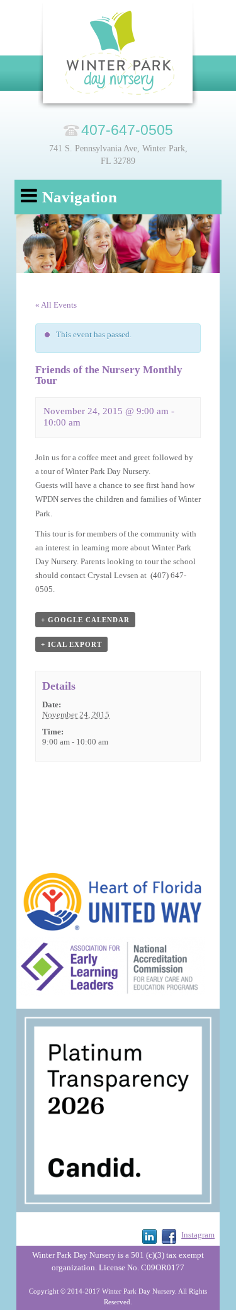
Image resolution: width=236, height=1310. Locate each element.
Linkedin (149, 1236)
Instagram (198, 1234)
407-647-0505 (127, 130)
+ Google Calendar (85, 619)
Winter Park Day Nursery (118, 56)
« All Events (56, 305)
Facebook (169, 1236)
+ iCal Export (71, 644)
